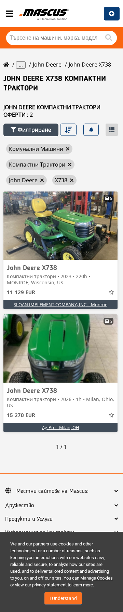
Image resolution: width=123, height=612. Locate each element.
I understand (63, 598)
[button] (30, 130)
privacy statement (49, 584)
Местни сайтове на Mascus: (52, 491)
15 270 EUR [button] (21, 415)
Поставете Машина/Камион (112, 13)
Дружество (19, 505)
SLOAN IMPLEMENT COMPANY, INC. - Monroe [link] (60, 304)
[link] (60, 225)
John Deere (47, 64)
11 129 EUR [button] (21, 293)
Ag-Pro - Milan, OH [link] (60, 427)
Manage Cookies (96, 578)
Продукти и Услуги (29, 519)
